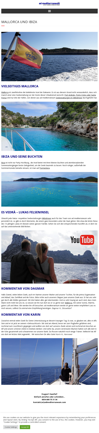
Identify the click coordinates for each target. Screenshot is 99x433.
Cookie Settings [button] (11, 427)
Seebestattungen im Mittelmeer (69, 97)
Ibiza (3, 162)
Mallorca (5, 92)
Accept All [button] (25, 427)
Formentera (45, 168)
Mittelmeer (46, 218)
